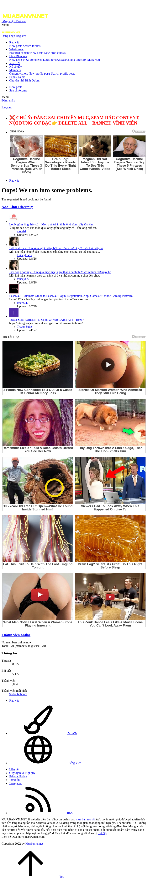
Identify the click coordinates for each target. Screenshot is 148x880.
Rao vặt (14, 42)
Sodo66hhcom (18, 694)
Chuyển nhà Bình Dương (24, 80)
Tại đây (102, 833)
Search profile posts (63, 73)
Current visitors (18, 73)
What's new (16, 49)
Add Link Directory (17, 207)
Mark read (93, 59)
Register (7, 107)
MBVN (72, 733)
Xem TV (14, 63)
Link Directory (18, 56)
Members (15, 70)
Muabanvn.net (34, 843)
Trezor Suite (24, 326)
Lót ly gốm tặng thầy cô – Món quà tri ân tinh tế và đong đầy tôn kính (51, 224)
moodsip (22, 231)
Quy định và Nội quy (22, 772)
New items (15, 59)
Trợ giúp (14, 779)
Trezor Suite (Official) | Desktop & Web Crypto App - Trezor (46, 319)
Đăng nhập (8, 100)
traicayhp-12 (24, 255)
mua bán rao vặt (85, 819)
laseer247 (23, 302)
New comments (32, 59)
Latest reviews (52, 59)
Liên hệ (13, 769)
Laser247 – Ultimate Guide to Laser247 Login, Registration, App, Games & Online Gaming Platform (71, 295)
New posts (15, 45)
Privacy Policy (18, 776)
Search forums (31, 45)
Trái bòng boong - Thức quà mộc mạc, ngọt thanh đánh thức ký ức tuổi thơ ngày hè (60, 272)
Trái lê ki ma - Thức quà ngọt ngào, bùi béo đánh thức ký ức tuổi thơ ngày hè (56, 248)
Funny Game (17, 77)
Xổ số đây (15, 66)
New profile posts (55, 52)
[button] (5, 24)
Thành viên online (16, 635)
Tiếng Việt (74, 762)
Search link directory (74, 59)
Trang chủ (15, 783)
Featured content (19, 52)
